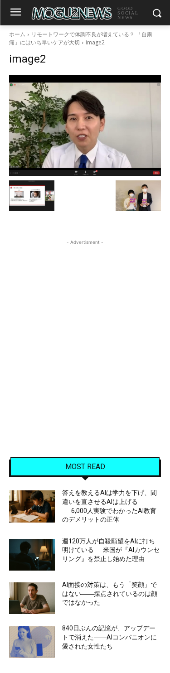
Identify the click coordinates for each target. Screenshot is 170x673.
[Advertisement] (85, 332)
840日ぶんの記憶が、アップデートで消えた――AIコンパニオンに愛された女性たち (109, 637)
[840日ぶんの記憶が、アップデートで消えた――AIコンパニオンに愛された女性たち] (32, 642)
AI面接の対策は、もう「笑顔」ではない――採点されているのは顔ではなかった (109, 593)
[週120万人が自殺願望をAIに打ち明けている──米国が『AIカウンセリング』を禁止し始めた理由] (32, 555)
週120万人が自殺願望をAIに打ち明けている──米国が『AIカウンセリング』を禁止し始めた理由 (111, 549)
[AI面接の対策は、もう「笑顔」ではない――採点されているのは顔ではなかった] (32, 598)
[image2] (85, 125)
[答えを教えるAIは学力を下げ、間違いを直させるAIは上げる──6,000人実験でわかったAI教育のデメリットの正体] (32, 506)
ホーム (17, 34)
